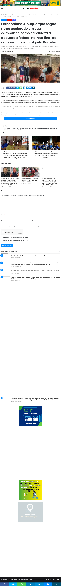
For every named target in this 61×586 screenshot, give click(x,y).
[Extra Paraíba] (30, 8)
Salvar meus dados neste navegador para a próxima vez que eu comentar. (21, 226)
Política (14, 19)
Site (33, 220)
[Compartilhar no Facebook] (11, 88)
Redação (6, 126)
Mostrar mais (30, 118)
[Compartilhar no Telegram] (27, 88)
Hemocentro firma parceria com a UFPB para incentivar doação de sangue (30, 180)
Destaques (8, 14)
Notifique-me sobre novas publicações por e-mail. (15, 240)
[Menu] (2, 9)
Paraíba (9, 19)
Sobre (57, 579)
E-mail (3, 220)
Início (3, 14)
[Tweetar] (17, 88)
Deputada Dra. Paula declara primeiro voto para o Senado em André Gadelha (34, 256)
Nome (3, 214)
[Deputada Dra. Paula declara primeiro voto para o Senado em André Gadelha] (5, 258)
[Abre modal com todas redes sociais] (33, 88)
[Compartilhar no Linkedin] (24, 88)
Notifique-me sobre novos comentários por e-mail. (15, 237)
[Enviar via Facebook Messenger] (30, 88)
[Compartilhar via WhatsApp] (20, 88)
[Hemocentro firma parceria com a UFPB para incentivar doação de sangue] (30, 172)
